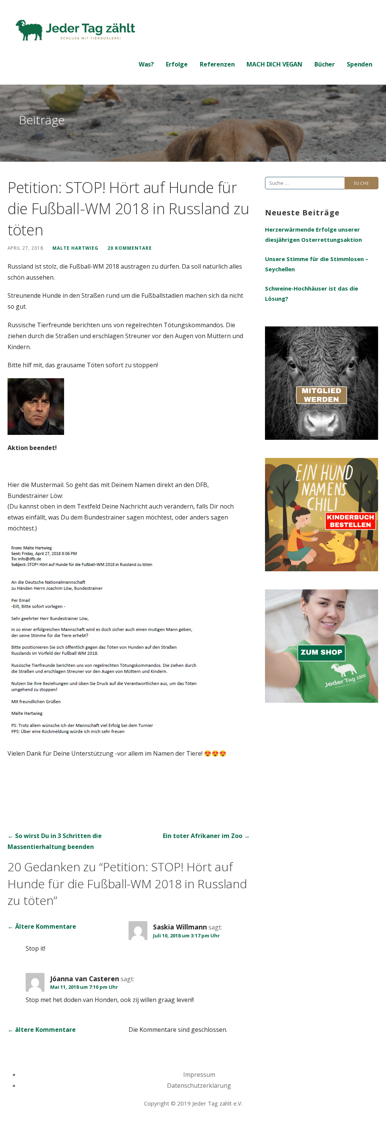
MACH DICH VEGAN (274, 64)
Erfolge (177, 64)
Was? (146, 64)
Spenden (359, 64)
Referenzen (217, 64)
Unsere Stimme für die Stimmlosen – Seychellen (316, 264)
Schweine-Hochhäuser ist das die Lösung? (311, 293)
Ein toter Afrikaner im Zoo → (206, 836)
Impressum (199, 1074)
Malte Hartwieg (75, 248)
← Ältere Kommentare (42, 926)
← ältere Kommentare (42, 1029)
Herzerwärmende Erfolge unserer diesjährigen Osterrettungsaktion (313, 234)
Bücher (324, 64)
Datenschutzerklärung (199, 1085)
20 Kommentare (129, 248)
